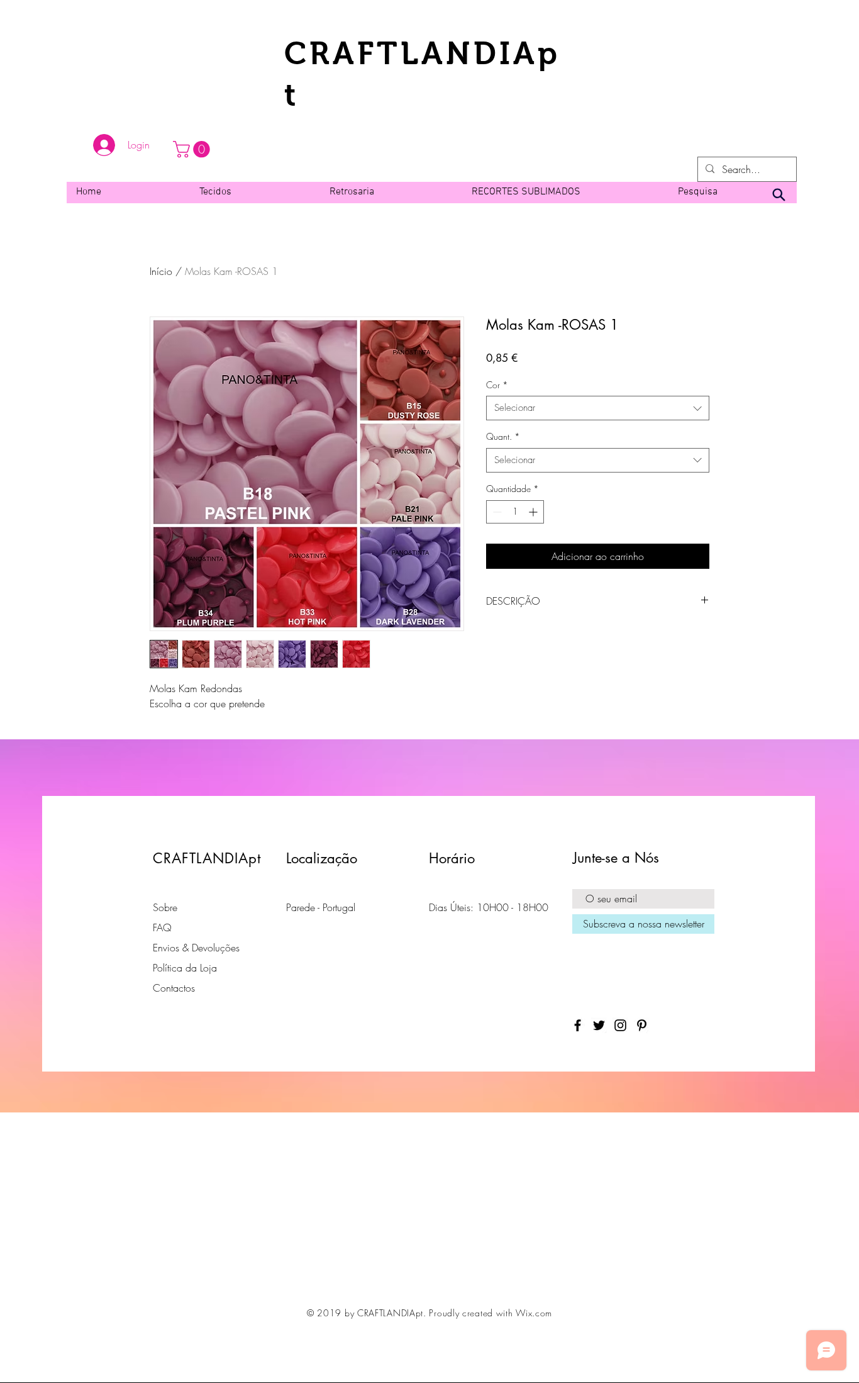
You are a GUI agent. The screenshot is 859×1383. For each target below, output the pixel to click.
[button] (193, 149)
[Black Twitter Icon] (599, 1025)
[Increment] (534, 512)
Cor (497, 385)
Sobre (165, 907)
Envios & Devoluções (196, 948)
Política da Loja (185, 968)
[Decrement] (496, 512)
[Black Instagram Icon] (620, 1025)
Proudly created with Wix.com (490, 1313)
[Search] (778, 195)
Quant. (503, 436)
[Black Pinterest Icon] (642, 1025)
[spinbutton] (515, 512)
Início (161, 271)
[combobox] (597, 408)
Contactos (174, 988)
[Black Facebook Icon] (577, 1025)
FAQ (162, 927)
